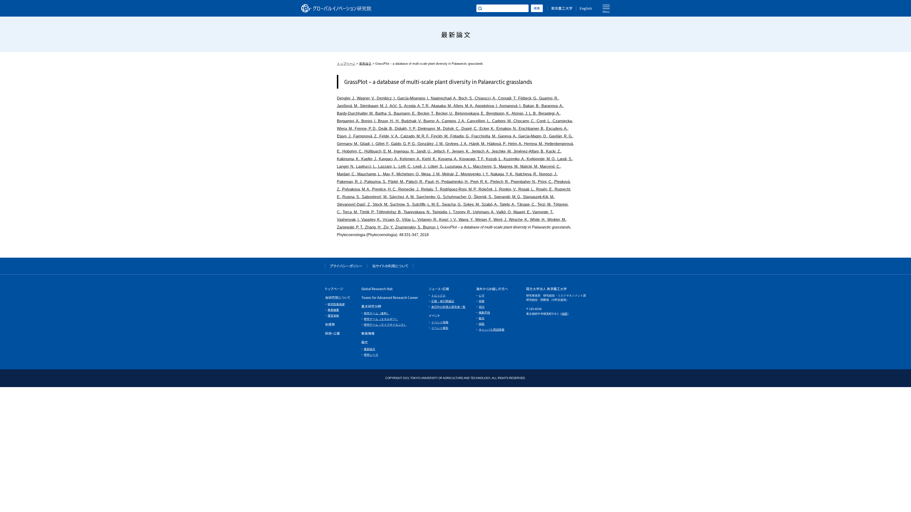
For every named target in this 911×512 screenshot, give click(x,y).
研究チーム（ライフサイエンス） (385, 324)
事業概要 (333, 310)
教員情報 (368, 333)
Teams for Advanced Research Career (389, 297)
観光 (481, 318)
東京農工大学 (561, 8)
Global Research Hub (377, 288)
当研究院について (338, 297)
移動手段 (484, 312)
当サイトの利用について (390, 265)
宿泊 (481, 307)
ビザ (481, 295)
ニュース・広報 (439, 288)
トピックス (438, 295)
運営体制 (333, 315)
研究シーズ (371, 355)
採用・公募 (332, 333)
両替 (481, 301)
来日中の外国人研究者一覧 (448, 307)
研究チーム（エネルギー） (381, 319)
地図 (564, 313)
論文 (364, 342)
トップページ (346, 63)
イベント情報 (439, 322)
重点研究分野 (371, 306)
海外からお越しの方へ (492, 288)
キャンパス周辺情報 (491, 329)
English (586, 8)
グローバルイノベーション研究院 (336, 8)
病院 (481, 324)
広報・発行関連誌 (442, 301)
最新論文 (365, 63)
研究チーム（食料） (377, 313)
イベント (434, 315)
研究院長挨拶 (336, 304)
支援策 (330, 324)
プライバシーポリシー (346, 265)
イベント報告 (439, 328)
